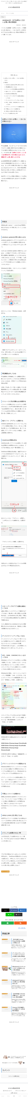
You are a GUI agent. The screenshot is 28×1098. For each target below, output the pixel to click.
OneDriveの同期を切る (11, 93)
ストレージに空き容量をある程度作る (15, 89)
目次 (12, 75)
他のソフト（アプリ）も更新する (14, 91)
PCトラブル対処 (5, 871)
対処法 (6, 82)
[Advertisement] (14, 57)
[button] (18, 914)
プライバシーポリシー (20, 1090)
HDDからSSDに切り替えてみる (13, 111)
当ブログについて (7, 1090)
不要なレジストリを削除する (13, 109)
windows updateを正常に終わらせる (15, 84)
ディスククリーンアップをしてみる (14, 100)
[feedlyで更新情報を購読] (7, 923)
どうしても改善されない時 (11, 113)
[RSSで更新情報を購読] (20, 923)
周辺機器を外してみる (11, 87)
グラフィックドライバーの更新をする (15, 106)
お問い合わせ (14, 1093)
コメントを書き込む (14, 1076)
